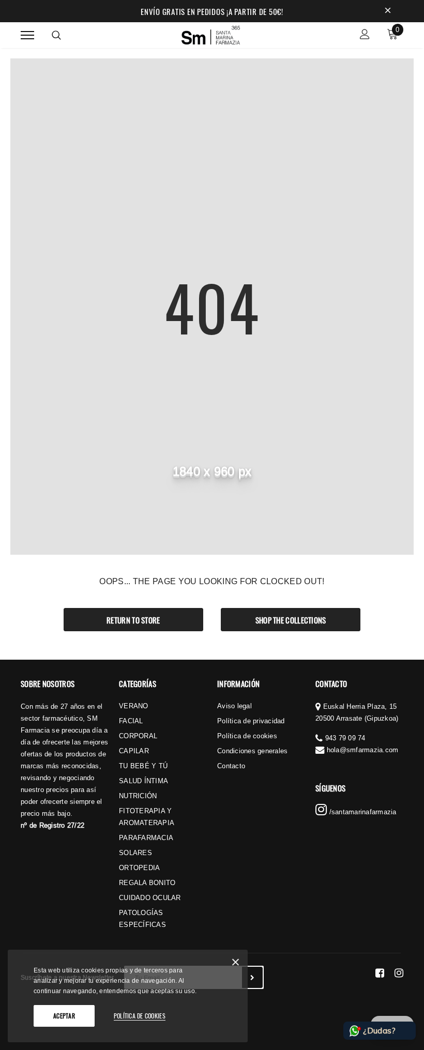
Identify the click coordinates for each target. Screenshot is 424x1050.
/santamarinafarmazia (361, 812)
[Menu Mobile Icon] (27, 35)
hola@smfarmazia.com (363, 749)
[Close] (235, 963)
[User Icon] (365, 35)
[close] (388, 11)
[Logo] (210, 33)
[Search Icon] (56, 35)
